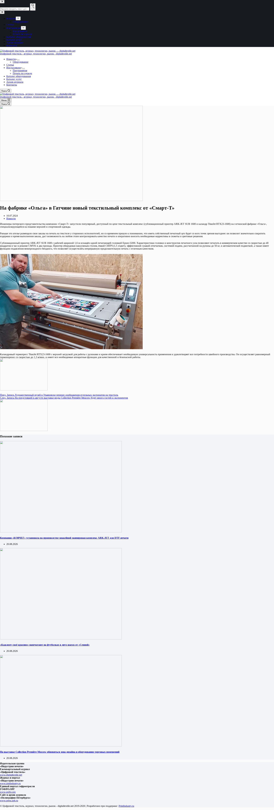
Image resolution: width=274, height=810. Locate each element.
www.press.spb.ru (9, 800)
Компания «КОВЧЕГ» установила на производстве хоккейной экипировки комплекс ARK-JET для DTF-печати (64, 538)
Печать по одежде (22, 73)
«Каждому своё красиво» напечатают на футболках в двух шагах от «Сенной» (45, 644)
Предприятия (20, 70)
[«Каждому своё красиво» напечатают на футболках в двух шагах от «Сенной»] (61, 638)
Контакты (11, 84)
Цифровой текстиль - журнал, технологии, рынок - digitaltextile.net (36, 53)
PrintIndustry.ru (126, 806)
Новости (11, 59)
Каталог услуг (14, 79)
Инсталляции (13, 67)
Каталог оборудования (18, 76)
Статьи (10, 64)
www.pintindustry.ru (10, 783)
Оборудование (20, 62)
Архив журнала (14, 82)
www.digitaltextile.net (11, 775)
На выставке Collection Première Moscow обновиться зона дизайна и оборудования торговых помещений (59, 752)
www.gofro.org (8, 792)
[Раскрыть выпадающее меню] (18, 59)
